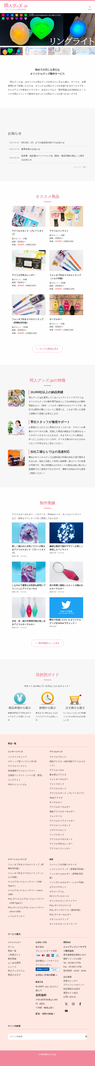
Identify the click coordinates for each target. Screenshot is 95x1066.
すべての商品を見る (48, 349)
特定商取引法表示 (71, 989)
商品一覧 (12, 951)
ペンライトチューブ (17, 757)
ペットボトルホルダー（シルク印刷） (67, 882)
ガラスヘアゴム (56, 891)
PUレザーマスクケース (60, 905)
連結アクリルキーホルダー (62, 811)
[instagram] (73, 1004)
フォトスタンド (56, 784)
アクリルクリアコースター (62, 821)
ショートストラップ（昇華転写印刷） (68, 869)
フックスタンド (56, 834)
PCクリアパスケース (59, 896)
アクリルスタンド (57, 788)
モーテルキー (55, 319)
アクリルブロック (57, 757)
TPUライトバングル (17, 784)
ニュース (12, 967)
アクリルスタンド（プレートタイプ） (67, 793)
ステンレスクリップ (58, 919)
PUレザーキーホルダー (60, 914)
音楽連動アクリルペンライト (21, 771)
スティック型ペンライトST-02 (22, 761)
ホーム (11, 947)
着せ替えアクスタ (57, 775)
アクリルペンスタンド (60, 825)
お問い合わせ (69, 997)
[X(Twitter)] (66, 1004)
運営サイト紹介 (70, 993)
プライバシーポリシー (73, 985)
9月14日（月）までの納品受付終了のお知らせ (43, 142)
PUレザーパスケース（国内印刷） (65, 910)
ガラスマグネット (57, 887)
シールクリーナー (16, 916)
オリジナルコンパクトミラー (63, 901)
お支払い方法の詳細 (45, 975)
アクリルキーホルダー (60, 807)
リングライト (14, 780)
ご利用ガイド (14, 955)
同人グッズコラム (16, 971)
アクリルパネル (56, 770)
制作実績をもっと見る (48, 643)
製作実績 (24, 556)
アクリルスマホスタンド (61, 839)
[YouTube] (66, 1011)
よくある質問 (14, 963)
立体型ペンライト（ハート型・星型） (26, 775)
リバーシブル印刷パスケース (63, 864)
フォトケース (55, 816)
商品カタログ (14, 975)
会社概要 (67, 977)
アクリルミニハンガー (60, 848)
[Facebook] (80, 1004)
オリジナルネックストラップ (63, 924)
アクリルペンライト (58, 231)
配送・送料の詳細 (44, 1014)
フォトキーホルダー (58, 779)
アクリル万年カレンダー (23, 275)
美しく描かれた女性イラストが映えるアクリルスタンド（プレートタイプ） (29, 549)
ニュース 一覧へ (80, 167)
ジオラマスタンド (57, 830)
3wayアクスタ (56, 798)
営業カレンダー (70, 981)
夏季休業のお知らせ (30, 149)
